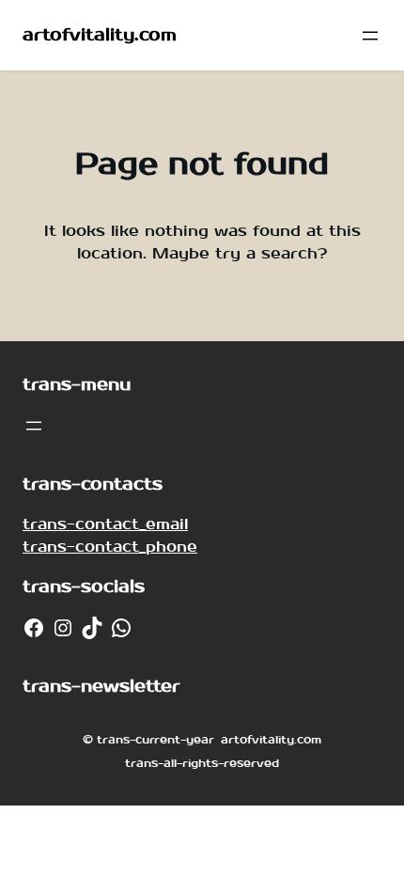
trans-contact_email (105, 524)
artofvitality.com (100, 35)
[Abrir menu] (370, 35)
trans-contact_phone (110, 546)
